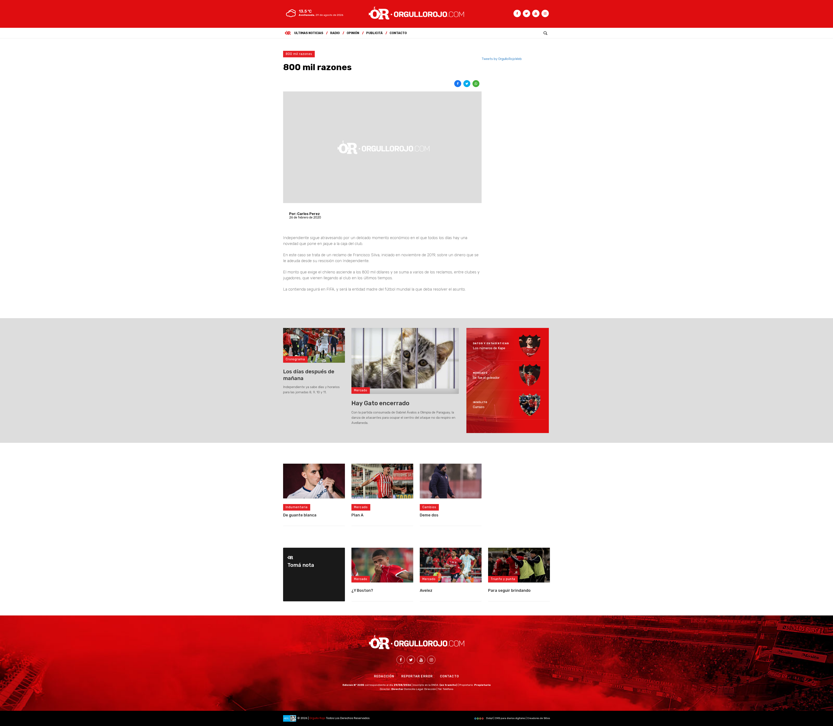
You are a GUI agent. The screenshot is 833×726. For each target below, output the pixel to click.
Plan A (357, 515)
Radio (335, 33)
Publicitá (374, 33)
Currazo (478, 407)
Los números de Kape (489, 348)
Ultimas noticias (308, 33)
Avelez (426, 590)
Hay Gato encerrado (380, 403)
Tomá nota (300, 565)
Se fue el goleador (486, 377)
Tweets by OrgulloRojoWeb (502, 59)
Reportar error (417, 676)
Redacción (384, 676)
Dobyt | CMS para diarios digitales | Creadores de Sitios (517, 718)
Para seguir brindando (509, 590)
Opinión (353, 33)
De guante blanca (299, 515)
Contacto (398, 33)
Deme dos (429, 515)
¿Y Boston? (362, 590)
